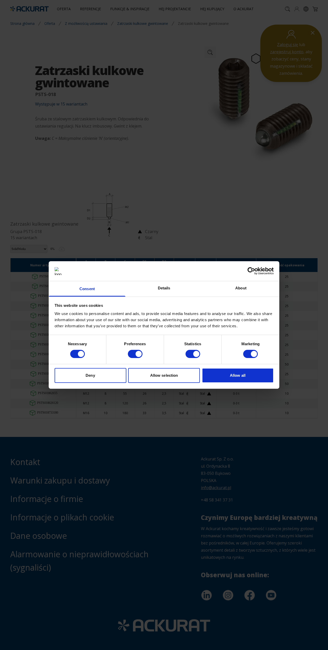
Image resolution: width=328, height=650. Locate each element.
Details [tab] (164, 288)
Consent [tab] (87, 289)
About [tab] (241, 288)
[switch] (135, 354)
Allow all (237, 375)
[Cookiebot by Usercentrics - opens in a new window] (251, 271)
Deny (90, 375)
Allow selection (164, 375)
